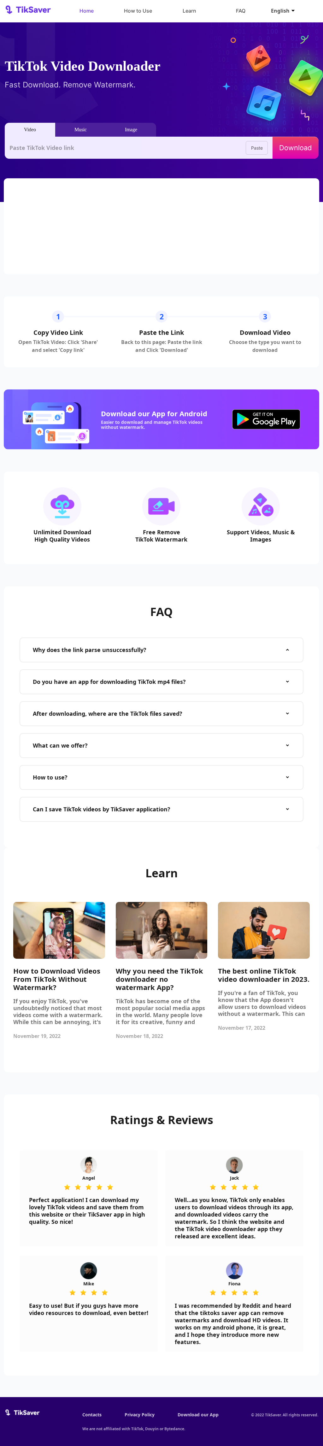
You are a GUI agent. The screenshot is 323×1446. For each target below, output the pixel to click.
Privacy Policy (140, 1415)
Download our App (198, 1415)
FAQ (240, 11)
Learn (189, 11)
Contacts (92, 1415)
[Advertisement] (161, 226)
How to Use (138, 11)
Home (86, 11)
